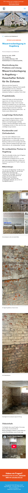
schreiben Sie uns (17, 477)
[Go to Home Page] (4, 8)
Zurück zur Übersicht (11, 36)
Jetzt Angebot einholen (14, 4)
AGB (19, 489)
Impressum (15, 489)
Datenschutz (10, 489)
